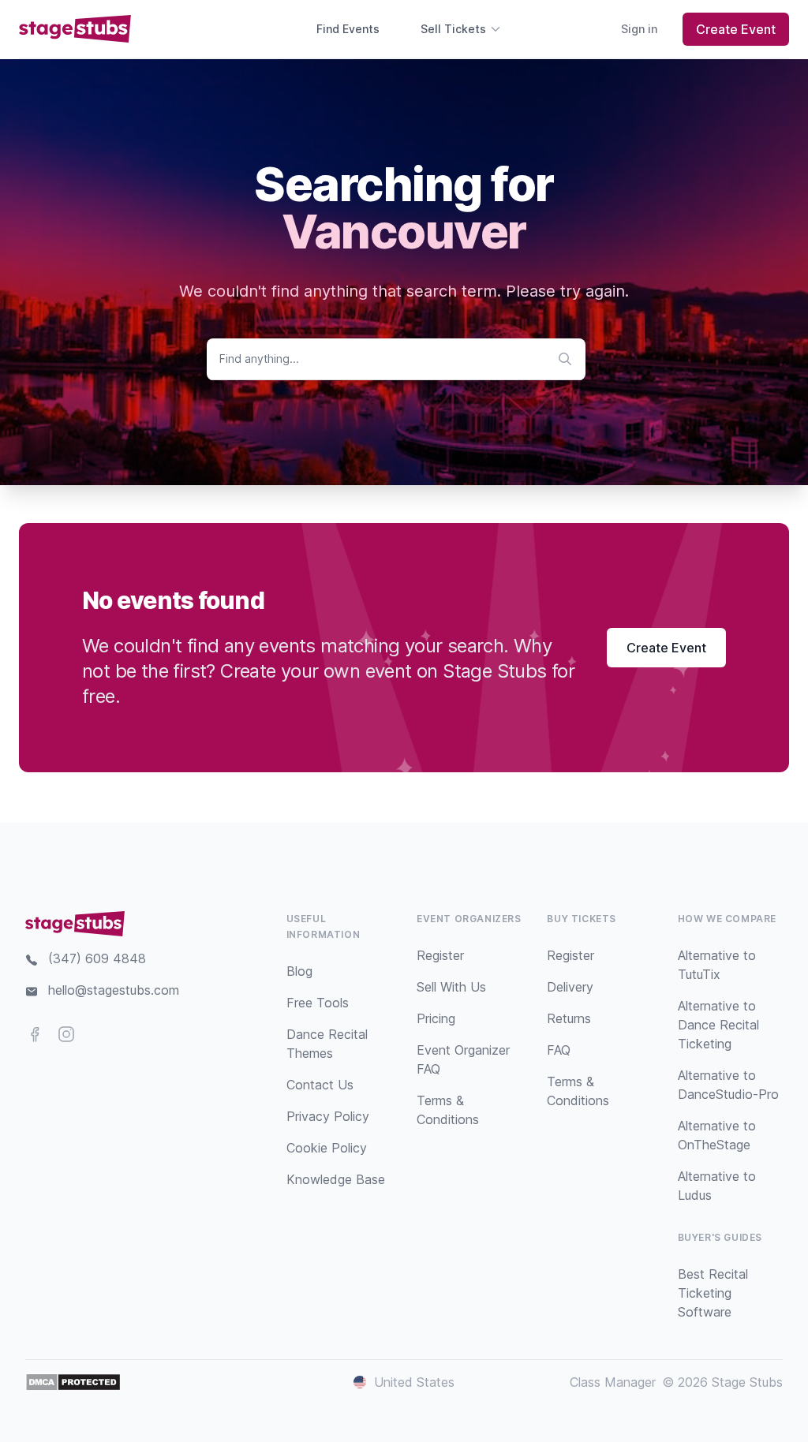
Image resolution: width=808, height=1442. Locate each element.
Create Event (736, 29)
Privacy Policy (327, 1116)
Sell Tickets (453, 28)
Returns (569, 1018)
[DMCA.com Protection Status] (73, 1382)
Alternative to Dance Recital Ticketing (718, 1025)
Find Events (348, 28)
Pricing (436, 1018)
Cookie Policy (326, 1148)
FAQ (558, 1050)
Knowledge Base (335, 1179)
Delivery (570, 987)
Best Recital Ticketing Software (713, 1293)
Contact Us (320, 1085)
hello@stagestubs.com (113, 990)
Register (440, 955)
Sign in (639, 28)
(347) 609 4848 (97, 958)
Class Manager (613, 1382)
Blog (299, 971)
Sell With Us (451, 987)
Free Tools (317, 1003)
